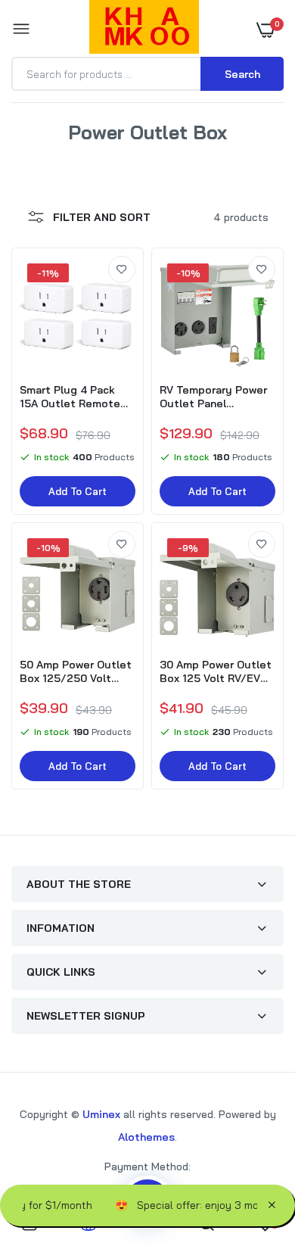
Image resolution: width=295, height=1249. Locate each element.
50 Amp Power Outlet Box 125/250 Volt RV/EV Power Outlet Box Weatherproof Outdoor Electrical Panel (76, 671)
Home (97, 150)
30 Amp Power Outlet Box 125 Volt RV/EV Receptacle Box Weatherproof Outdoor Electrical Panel (216, 671)
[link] (121, 269)
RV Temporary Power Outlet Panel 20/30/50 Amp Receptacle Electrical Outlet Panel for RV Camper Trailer (216, 396)
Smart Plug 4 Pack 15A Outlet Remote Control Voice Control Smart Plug (76, 396)
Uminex (101, 1114)
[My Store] (144, 29)
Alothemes (146, 1137)
